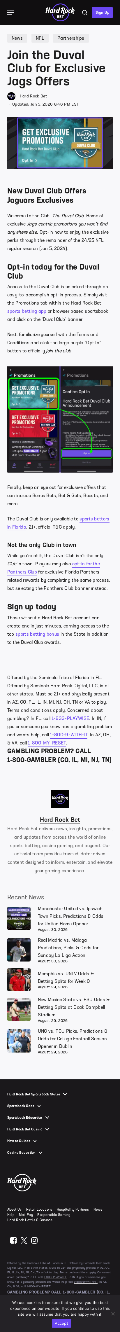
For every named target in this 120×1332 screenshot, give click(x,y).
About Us (14, 1209)
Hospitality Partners (73, 1209)
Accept (61, 1323)
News (17, 38)
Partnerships (70, 38)
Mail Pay (26, 1214)
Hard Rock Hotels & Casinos (29, 1220)
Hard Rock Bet (33, 96)
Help (11, 1214)
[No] (113, 1314)
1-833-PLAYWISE (70, 718)
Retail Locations (39, 1209)
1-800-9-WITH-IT (68, 734)
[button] (10, 12)
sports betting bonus (37, 634)
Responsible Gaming (53, 1214)
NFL (40, 38)
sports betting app (27, 311)
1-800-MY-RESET (47, 743)
